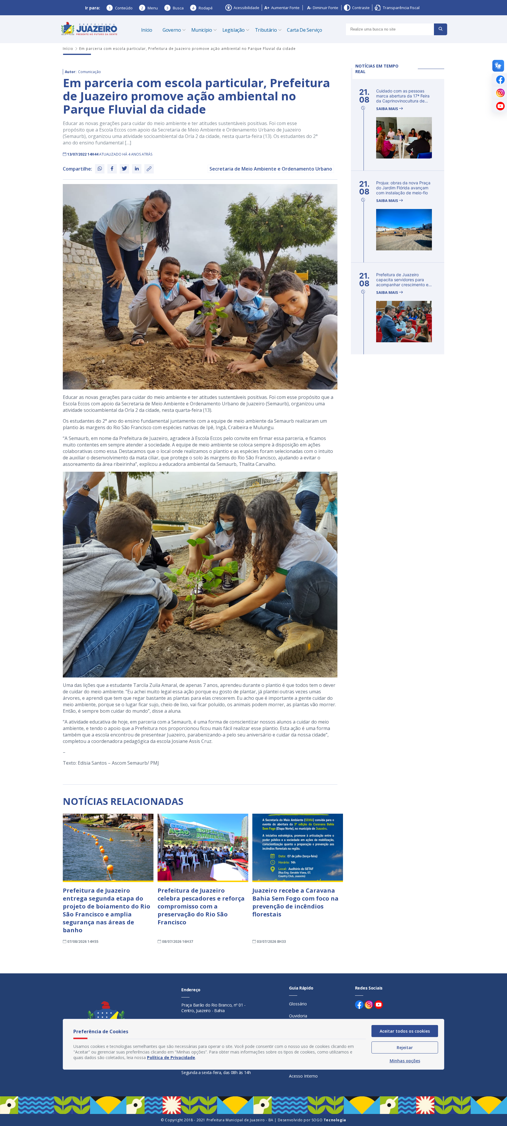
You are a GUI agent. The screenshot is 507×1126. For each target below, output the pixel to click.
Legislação (233, 30)
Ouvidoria (298, 1016)
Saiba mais (387, 108)
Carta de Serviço (304, 30)
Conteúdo (121, 8)
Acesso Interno (303, 1076)
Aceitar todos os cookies (405, 1031)
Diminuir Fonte (325, 7)
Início (146, 30)
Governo (172, 30)
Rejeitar (405, 1047)
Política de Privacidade (171, 1057)
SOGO (329, 1119)
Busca (175, 8)
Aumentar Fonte (285, 7)
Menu (149, 8)
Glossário (298, 1004)
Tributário (266, 30)
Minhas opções (405, 1060)
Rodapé (202, 8)
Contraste (361, 7)
